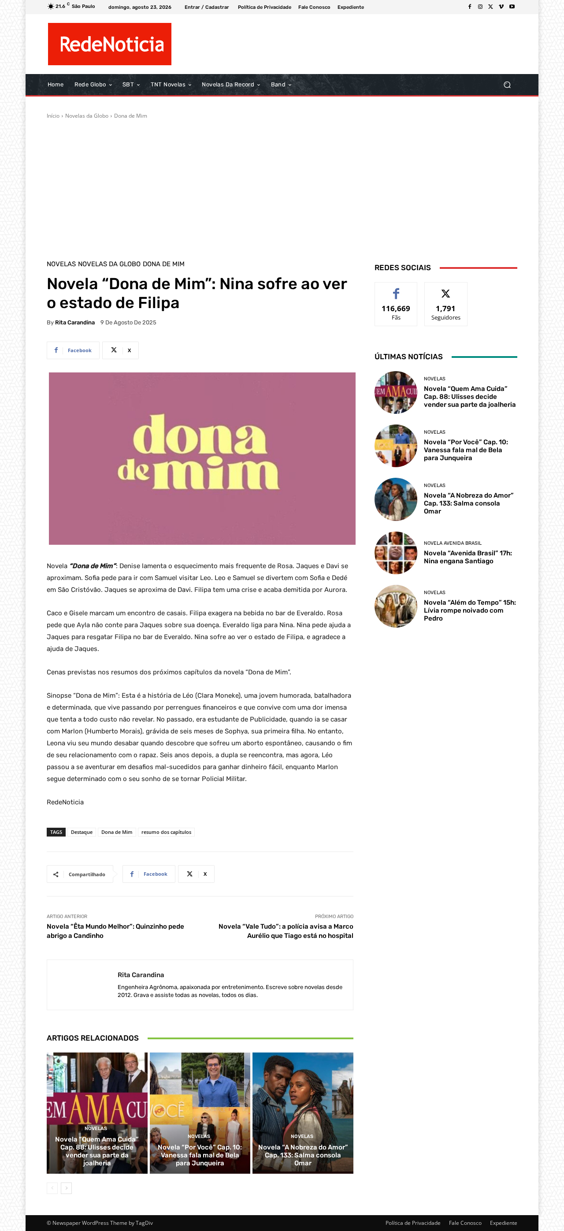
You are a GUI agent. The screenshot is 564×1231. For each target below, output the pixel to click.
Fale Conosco (465, 1223)
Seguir (446, 289)
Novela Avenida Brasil (453, 543)
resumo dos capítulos (166, 832)
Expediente (503, 1223)
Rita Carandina (75, 322)
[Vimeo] (501, 7)
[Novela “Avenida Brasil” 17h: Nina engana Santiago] (396, 553)
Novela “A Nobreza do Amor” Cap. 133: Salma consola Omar (303, 1155)
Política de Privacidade (413, 1223)
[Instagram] (480, 7)
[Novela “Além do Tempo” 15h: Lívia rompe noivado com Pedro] (396, 606)
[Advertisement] (282, 186)
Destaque (82, 832)
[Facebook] (469, 7)
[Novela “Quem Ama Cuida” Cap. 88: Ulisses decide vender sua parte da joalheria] (97, 1112)
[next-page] (66, 1188)
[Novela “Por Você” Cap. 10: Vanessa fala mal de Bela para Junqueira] (200, 1112)
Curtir (396, 289)
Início (53, 115)
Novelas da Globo (86, 115)
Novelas (61, 264)
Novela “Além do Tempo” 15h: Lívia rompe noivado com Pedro (470, 610)
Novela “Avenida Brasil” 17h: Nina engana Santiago (468, 557)
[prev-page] (52, 1188)
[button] (507, 84)
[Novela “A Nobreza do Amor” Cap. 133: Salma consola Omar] (302, 1112)
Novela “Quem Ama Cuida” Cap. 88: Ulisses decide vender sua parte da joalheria (97, 1151)
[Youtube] (512, 7)
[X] (491, 7)
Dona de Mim (130, 115)
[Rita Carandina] (82, 985)
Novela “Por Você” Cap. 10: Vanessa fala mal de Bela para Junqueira (200, 1155)
